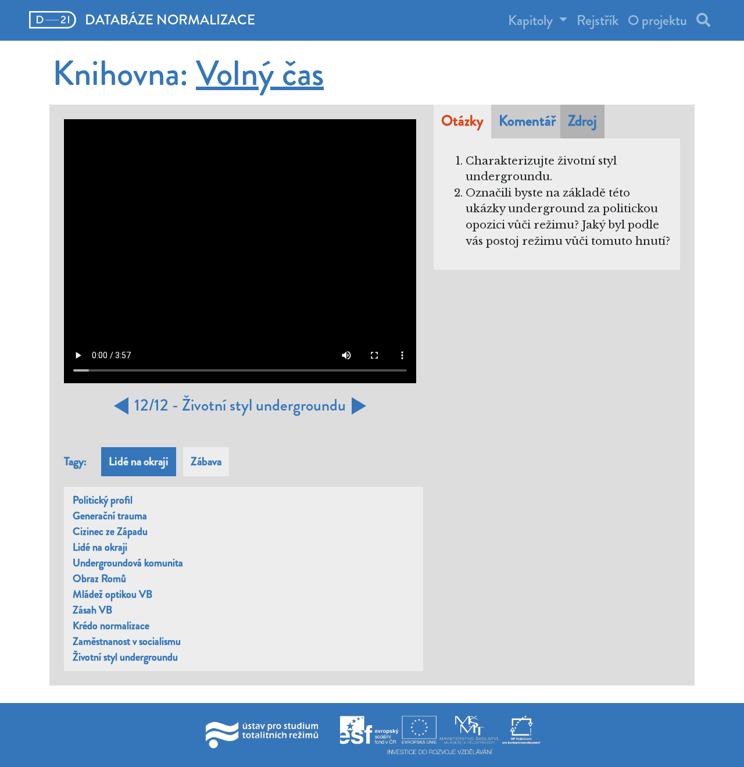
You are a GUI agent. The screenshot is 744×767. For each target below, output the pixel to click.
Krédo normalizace (111, 625)
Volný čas (260, 73)
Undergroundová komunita (128, 562)
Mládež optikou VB (112, 594)
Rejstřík (597, 20)
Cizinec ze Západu (110, 531)
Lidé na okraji (100, 547)
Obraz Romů (99, 578)
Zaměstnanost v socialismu (127, 641)
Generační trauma (110, 515)
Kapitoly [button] (532, 20)
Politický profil (103, 500)
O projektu (657, 20)
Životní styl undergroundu (125, 657)
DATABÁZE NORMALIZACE (168, 20)
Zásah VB (92, 610)
